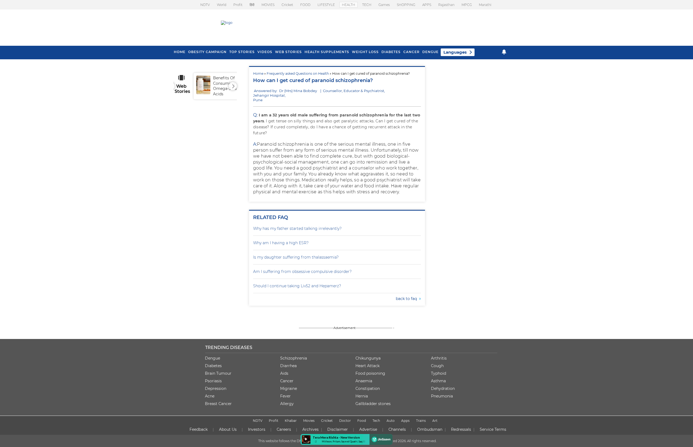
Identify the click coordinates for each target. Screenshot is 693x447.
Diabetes (213, 365)
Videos (264, 52)
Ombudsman (429, 429)
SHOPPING (406, 5)
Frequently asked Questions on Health (298, 73)
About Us (228, 429)
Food (361, 421)
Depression (215, 388)
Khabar (291, 421)
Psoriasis (213, 381)
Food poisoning (370, 373)
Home (258, 73)
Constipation (367, 388)
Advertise (368, 429)
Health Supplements (327, 52)
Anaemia (363, 381)
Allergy (287, 403)
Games (384, 5)
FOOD (305, 5)
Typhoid (438, 373)
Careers (284, 429)
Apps (405, 421)
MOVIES (267, 5)
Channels (397, 429)
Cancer (411, 52)
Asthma (438, 381)
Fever (285, 396)
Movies (309, 421)
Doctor (345, 421)
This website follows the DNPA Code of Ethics (294, 441)
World (221, 5)
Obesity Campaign (207, 52)
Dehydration (443, 388)
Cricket (287, 5)
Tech (376, 421)
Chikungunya (368, 358)
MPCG (467, 5)
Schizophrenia (293, 358)
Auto (391, 421)
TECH (366, 5)
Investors (256, 429)
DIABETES (391, 52)
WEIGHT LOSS (365, 52)
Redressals (461, 429)
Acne (209, 396)
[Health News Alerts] (504, 51)
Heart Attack (367, 365)
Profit (238, 5)
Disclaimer (337, 429)
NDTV (205, 5)
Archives (310, 429)
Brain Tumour (218, 373)
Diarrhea (288, 365)
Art (434, 421)
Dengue (430, 52)
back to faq (407, 298)
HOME (179, 52)
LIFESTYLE (326, 5)
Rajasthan (446, 5)
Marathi (485, 5)
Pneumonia (442, 396)
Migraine (288, 388)
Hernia (361, 396)
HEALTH (348, 5)
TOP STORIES (242, 52)
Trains (421, 421)
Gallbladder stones (373, 403)
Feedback (198, 429)
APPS (426, 5)
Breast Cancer (218, 403)
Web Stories (288, 52)
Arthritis (439, 358)
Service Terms (493, 429)
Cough (437, 365)
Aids (284, 373)
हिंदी (252, 5)
